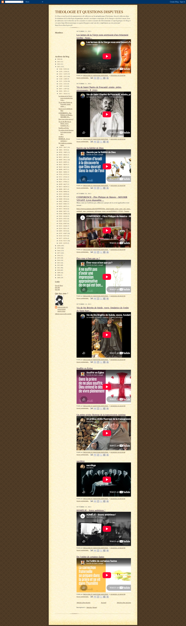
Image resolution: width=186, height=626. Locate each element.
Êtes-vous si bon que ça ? (66, 119)
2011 (59, 268)
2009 (59, 273)
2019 (59, 248)
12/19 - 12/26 (63, 71)
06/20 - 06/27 (63, 184)
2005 (59, 278)
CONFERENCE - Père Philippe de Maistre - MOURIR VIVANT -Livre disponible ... (102, 198)
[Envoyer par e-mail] (95, 78)
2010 (59, 270)
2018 (59, 250)
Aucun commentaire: (83, 77)
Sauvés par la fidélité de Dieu (90, 147)
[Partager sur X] (101, 78)
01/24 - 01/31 (63, 236)
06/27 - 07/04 (63, 182)
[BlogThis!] (98, 78)
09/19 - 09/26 (63, 155)
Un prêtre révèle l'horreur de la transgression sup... (66, 132)
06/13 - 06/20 (63, 187)
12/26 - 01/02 (63, 69)
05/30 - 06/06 (63, 191)
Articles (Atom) (91, 607)
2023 (59, 62)
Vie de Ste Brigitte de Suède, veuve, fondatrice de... (65, 123)
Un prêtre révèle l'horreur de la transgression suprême (101, 414)
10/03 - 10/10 (63, 150)
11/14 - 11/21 (63, 84)
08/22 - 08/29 (63, 164)
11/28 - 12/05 (63, 79)
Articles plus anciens (124, 602)
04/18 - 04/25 (63, 206)
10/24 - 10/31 (63, 91)
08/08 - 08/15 (63, 169)
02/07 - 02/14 (63, 231)
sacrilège (61, 136)
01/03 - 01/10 (63, 243)
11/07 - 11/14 (63, 86)
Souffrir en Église (64, 128)
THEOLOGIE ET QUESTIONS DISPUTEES (89, 11)
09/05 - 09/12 (63, 160)
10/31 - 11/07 (63, 89)
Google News (59, 285)
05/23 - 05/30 (63, 194)
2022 (59, 64)
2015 (59, 258)
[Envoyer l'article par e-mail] (91, 77)
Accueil (103, 602)
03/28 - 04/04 (63, 214)
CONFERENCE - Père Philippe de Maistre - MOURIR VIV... (66, 115)
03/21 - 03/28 (63, 216)
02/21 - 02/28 (63, 226)
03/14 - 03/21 (63, 218)
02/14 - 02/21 (63, 228)
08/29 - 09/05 (63, 162)
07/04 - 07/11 (63, 179)
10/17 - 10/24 (63, 94)
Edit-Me (57, 287)
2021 (59, 66)
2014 (59, 260)
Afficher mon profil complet (63, 314)
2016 (59, 255)
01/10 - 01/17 (63, 241)
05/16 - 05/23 (63, 196)
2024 (59, 59)
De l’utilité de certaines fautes (90, 556)
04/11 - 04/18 (63, 209)
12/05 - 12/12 (63, 76)
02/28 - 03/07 (63, 223)
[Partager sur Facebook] (104, 78)
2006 (59, 275)
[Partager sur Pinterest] (107, 78)
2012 (59, 265)
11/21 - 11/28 (63, 81)
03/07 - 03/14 (63, 221)
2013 (59, 263)
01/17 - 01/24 (63, 238)
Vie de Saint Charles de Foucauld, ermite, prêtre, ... (65, 104)
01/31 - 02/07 (63, 233)
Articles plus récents (83, 602)
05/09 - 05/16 (63, 199)
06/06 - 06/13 (63, 189)
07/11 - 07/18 (63, 177)
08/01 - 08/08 (63, 172)
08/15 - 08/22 (63, 167)
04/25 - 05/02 (63, 204)
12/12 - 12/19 (63, 74)
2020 (59, 246)
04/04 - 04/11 (63, 211)
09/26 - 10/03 (63, 152)
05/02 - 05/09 (63, 201)
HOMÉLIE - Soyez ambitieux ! (64, 140)
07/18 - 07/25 (63, 174)
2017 (59, 253)
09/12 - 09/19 (63, 157)
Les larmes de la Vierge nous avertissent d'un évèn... (66, 98)
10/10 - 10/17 (63, 147)
